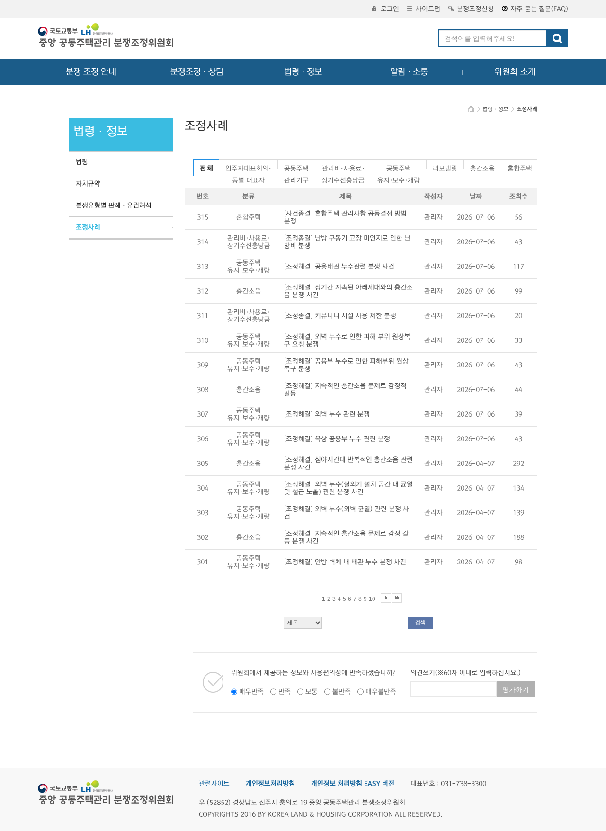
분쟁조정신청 (475, 9)
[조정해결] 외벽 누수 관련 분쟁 (327, 414)
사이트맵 (428, 9)
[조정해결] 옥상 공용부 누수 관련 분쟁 (337, 439)
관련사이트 (214, 783)
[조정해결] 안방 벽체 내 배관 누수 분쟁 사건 (345, 562)
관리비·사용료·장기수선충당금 (343, 167)
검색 (420, 622)
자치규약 (88, 184)
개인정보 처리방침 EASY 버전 (352, 783)
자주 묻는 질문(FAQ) (539, 9)
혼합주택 (520, 167)
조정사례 (88, 227)
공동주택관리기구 (296, 167)
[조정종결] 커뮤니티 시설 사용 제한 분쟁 (340, 316)
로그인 (390, 9)
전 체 (206, 168)
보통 (311, 692)
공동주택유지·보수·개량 (398, 167)
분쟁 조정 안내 (91, 72)
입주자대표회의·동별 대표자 (248, 167)
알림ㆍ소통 (409, 72)
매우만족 (251, 692)
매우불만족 (380, 692)
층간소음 (482, 167)
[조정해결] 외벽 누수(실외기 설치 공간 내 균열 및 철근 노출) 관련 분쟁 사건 (348, 488)
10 (372, 599)
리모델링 (445, 167)
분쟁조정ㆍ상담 (196, 72)
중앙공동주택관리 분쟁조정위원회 (106, 36)
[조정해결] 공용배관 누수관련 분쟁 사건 (339, 266)
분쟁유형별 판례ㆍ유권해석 (114, 205)
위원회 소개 (514, 72)
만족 (284, 692)
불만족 (341, 692)
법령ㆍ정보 (303, 72)
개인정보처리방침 (270, 783)
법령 (82, 162)
